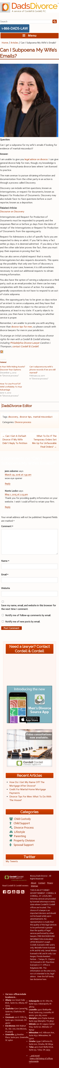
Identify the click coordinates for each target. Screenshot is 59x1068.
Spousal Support (24, 845)
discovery (13, 416)
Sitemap (34, 886)
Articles (14, 42)
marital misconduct (42, 416)
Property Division (24, 840)
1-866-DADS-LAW (15, 28)
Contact (41, 883)
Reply (7, 483)
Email (4, 574)
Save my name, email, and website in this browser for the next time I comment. (28, 607)
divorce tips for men (21, 326)
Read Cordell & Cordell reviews (15, 885)
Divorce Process (24, 827)
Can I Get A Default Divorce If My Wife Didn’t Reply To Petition (14, 440)
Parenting (20, 836)
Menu (30, 35)
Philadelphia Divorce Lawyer (24, 342)
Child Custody (22, 819)
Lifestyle (19, 832)
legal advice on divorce (36, 159)
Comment (7, 526)
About (33, 883)
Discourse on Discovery (12, 211)
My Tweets (12, 861)
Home (5, 42)
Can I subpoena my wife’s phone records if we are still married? (42, 369)
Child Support (22, 823)
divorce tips (25, 416)
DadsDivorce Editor (17, 406)
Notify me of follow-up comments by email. (28, 615)
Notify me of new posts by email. (22, 621)
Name (5, 560)
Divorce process (23, 422)
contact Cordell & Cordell (25, 346)
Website (5, 588)
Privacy (50, 883)
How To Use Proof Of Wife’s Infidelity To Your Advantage (11, 386)
